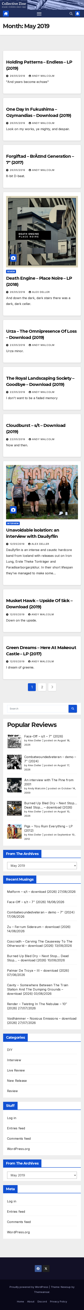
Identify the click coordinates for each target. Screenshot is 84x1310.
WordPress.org (18, 1149)
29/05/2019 (18, 75)
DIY (10, 1050)
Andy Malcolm (43, 75)
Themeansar (41, 1291)
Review (11, 271)
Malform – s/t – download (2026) (32, 892)
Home (20, 1301)
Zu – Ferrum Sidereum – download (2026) (39, 927)
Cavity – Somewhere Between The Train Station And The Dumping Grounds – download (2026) (37, 989)
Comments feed (19, 1138)
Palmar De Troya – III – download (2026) (38, 970)
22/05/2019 (18, 392)
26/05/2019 (18, 123)
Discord (42, 1301)
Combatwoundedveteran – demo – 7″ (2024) (41, 912)
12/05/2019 (17, 543)
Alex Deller (41, 292)
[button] (71, 14)
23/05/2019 (18, 345)
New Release (17, 1081)
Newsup (66, 1286)
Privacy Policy (58, 1301)
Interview (13, 523)
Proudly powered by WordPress (29, 1286)
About (30, 1301)
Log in (11, 1118)
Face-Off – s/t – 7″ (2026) (43, 736)
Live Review (16, 1070)
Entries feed (16, 1128)
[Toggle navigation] (39, 13)
